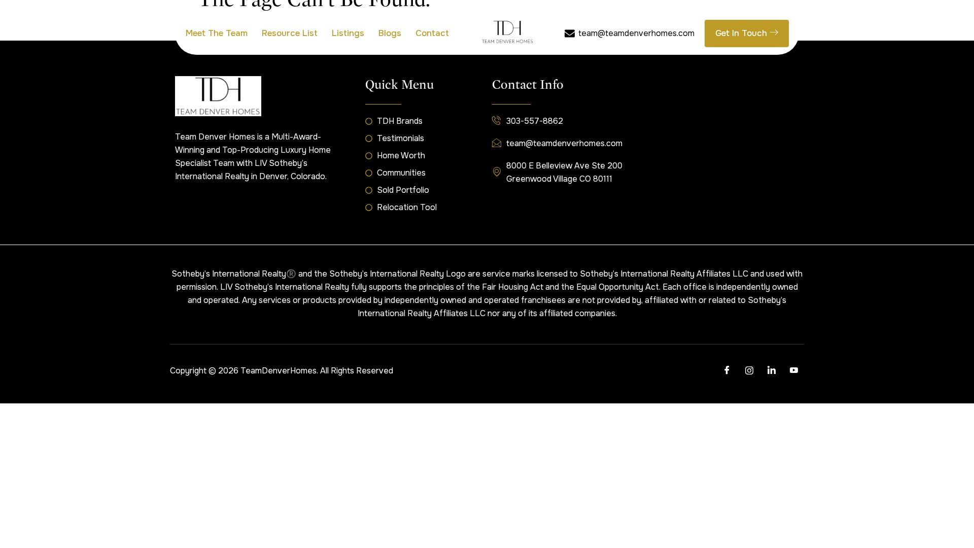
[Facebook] (727, 371)
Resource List (290, 33)
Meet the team (217, 33)
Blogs (389, 33)
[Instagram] (749, 371)
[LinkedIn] (771, 371)
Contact (432, 33)
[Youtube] (794, 371)
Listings (348, 33)
